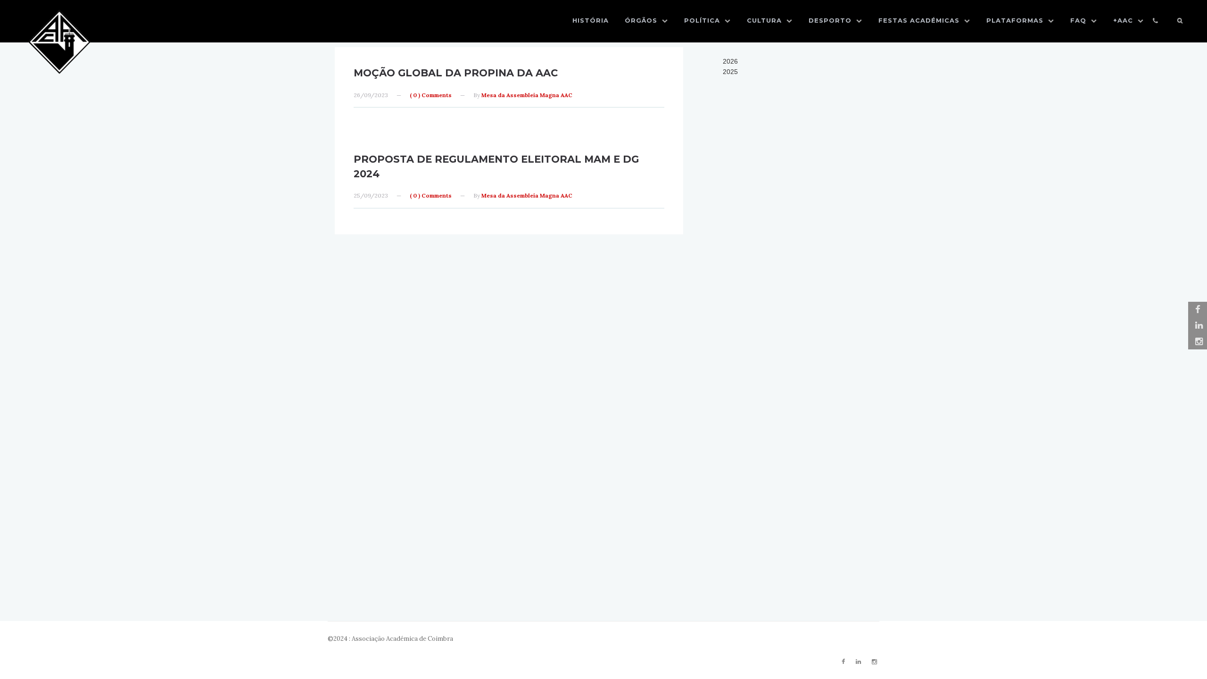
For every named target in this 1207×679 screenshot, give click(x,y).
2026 (730, 61)
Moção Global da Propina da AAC (456, 73)
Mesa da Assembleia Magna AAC (526, 95)
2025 (730, 71)
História (590, 20)
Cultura (764, 20)
